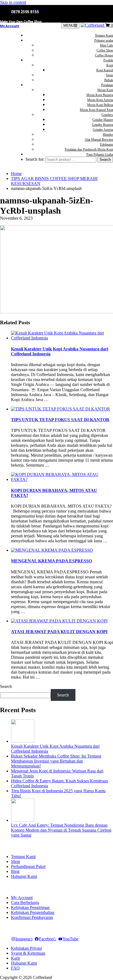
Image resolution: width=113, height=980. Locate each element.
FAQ (15, 968)
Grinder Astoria (103, 130)
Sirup (109, 75)
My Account (9, 26)
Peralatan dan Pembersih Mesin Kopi (89, 149)
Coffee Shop (105, 50)
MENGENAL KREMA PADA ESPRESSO (51, 561)
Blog (15, 871)
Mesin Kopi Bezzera (99, 95)
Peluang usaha (103, 40)
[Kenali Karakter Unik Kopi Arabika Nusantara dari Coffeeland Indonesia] (22, 741)
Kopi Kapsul (104, 70)
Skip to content (13, 2)
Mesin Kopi (105, 90)
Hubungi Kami (24, 876)
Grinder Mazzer (102, 120)
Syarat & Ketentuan (28, 953)
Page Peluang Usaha (99, 154)
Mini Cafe (106, 45)
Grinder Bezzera (102, 125)
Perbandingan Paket (28, 866)
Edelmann (106, 144)
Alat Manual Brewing (99, 139)
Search (6, 686)
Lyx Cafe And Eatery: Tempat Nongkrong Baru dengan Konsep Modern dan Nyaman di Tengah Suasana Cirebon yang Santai (61, 830)
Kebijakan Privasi (26, 948)
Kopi (109, 65)
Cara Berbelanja (25, 902)
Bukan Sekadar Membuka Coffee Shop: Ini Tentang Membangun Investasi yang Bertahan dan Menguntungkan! (56, 761)
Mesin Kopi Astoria (100, 100)
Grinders (107, 115)
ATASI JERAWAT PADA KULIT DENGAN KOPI (59, 631)
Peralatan (107, 85)
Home (16, 173)
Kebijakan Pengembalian (32, 912)
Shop (15, 861)
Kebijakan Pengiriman (30, 907)
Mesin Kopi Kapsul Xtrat (96, 110)
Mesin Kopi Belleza (100, 105)
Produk (108, 60)
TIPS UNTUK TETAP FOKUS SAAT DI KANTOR (60, 419)
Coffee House (104, 55)
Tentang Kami (104, 35)
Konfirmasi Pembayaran (32, 917)
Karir (15, 958)
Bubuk (108, 80)
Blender (108, 135)
